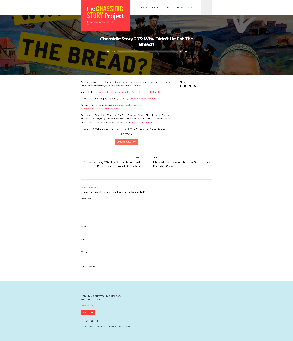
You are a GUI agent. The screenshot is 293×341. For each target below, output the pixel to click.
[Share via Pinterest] (190, 86)
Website (84, 252)
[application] (146, 51)
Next (155, 158)
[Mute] (186, 51)
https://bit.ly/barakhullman (142, 122)
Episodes (156, 7)
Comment (86, 199)
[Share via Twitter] (185, 86)
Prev (138, 158)
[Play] (107, 51)
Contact (168, 7)
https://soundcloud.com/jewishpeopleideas (100, 109)
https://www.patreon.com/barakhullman (140, 99)
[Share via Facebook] (180, 86)
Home (144, 7)
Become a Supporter (186, 7)
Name (84, 226)
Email (84, 239)
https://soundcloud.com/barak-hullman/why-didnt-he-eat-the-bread (127, 92)
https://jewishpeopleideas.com (126, 105)
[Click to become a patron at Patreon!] (126, 142)
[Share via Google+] (195, 86)
